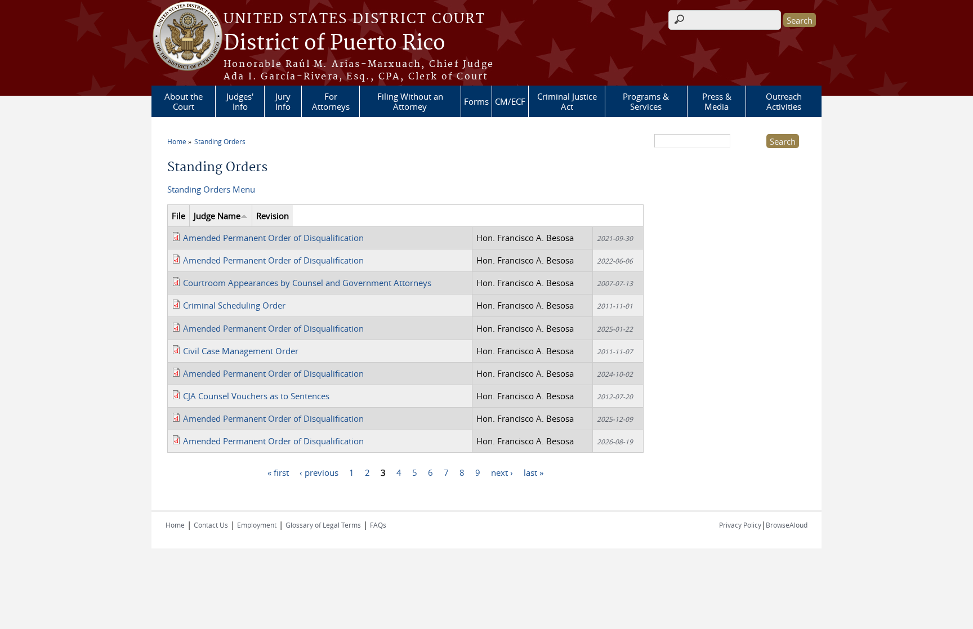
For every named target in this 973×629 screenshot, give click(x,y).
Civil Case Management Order (240, 350)
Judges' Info (239, 101)
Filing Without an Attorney (410, 101)
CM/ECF (510, 101)
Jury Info (283, 101)
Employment (256, 524)
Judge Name (217, 215)
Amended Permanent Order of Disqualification (273, 237)
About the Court (183, 101)
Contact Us (211, 524)
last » (533, 472)
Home (176, 141)
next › (502, 472)
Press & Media (716, 101)
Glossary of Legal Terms (323, 524)
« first (278, 472)
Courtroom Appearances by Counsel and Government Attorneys (307, 282)
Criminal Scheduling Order (234, 305)
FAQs (378, 524)
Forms (476, 101)
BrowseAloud (786, 524)
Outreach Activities (784, 101)
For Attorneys (331, 101)
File (178, 215)
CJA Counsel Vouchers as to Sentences (256, 396)
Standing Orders (220, 141)
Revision (272, 215)
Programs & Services (646, 101)
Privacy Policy (740, 524)
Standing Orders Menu (211, 189)
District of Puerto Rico (334, 43)
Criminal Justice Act (567, 101)
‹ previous (319, 472)
